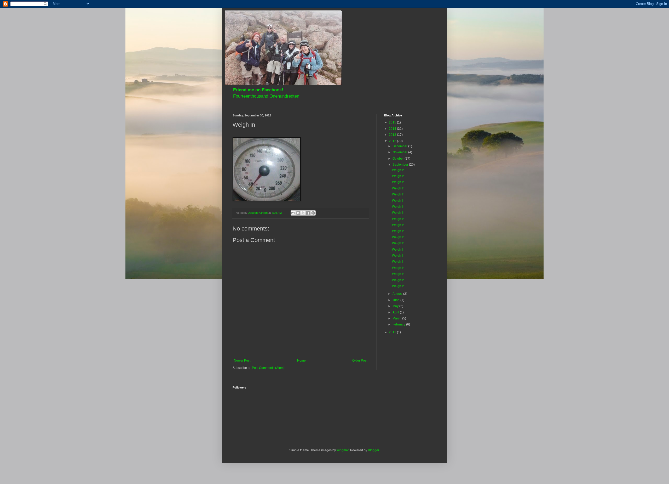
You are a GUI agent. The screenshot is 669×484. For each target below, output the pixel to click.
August (398, 294)
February (399, 324)
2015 (393, 122)
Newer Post (242, 360)
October (399, 158)
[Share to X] (303, 213)
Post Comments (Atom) (268, 368)
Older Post (359, 360)
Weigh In (398, 170)
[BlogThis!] (298, 213)
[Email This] (293, 213)
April (396, 312)
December (400, 146)
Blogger (373, 450)
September (401, 164)
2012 (393, 141)
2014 (393, 129)
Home (301, 360)
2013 (393, 135)
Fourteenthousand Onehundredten (266, 96)
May (396, 306)
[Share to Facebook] (308, 213)
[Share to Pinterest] (313, 213)
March (397, 318)
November (400, 152)
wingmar (343, 450)
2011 (393, 332)
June (396, 300)
